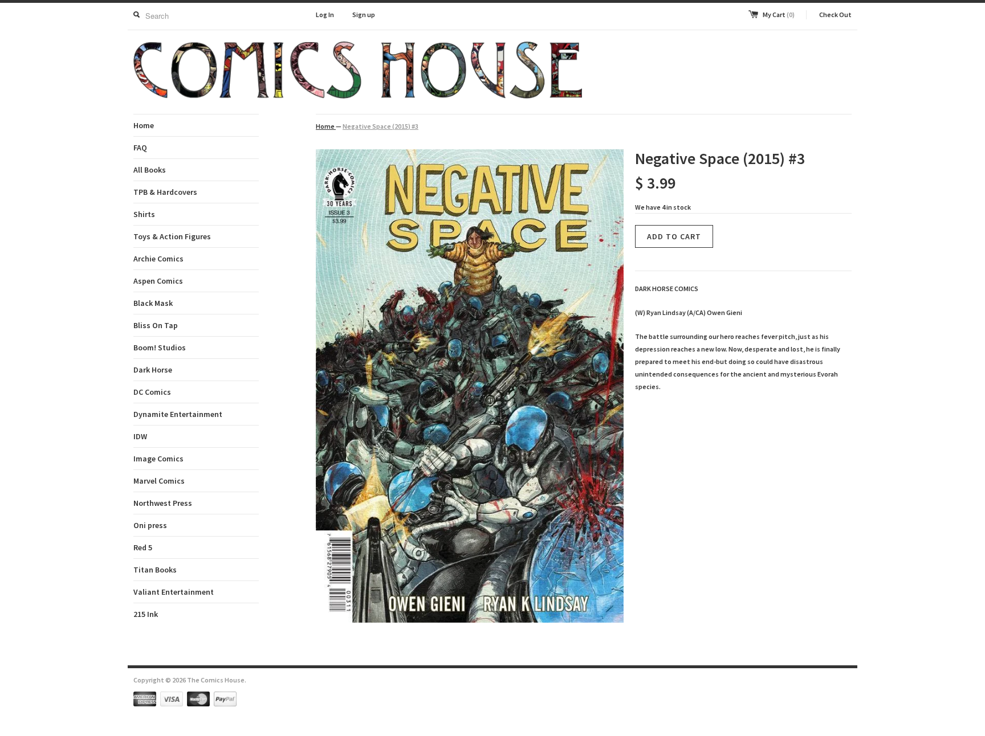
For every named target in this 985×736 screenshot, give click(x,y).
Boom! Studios (159, 347)
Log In (325, 14)
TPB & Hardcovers (165, 192)
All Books (149, 170)
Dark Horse (152, 370)
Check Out (835, 14)
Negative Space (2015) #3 (380, 126)
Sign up (363, 14)
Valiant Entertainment (173, 592)
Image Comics (158, 458)
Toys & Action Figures (172, 236)
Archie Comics (158, 258)
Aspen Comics (158, 281)
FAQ (140, 147)
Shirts (144, 214)
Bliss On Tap (155, 325)
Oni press (150, 525)
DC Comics (152, 392)
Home (143, 125)
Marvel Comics (159, 481)
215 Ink (145, 614)
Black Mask (153, 303)
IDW (140, 436)
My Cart (779, 14)
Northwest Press (162, 503)
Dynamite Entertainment (177, 414)
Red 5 (142, 547)
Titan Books (155, 570)
